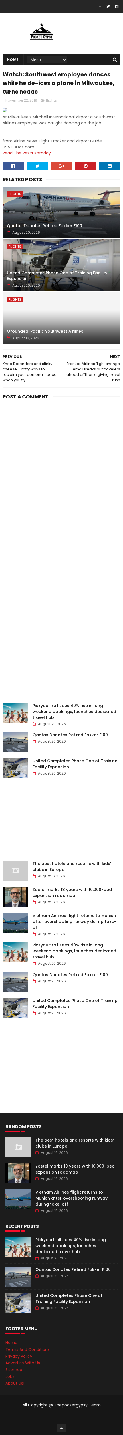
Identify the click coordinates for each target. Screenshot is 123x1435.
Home (13, 59)
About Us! (14, 1383)
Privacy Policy (18, 1356)
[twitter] (108, 6)
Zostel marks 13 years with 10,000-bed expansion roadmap (72, 892)
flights (51, 100)
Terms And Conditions (27, 1349)
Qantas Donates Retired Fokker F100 (44, 226)
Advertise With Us (22, 1363)
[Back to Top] (61, 1428)
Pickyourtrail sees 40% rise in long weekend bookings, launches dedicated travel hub (74, 711)
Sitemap (13, 1369)
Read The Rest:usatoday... (28, 153)
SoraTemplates (60, 1416)
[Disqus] (62, 473)
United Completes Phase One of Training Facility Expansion (57, 275)
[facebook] (100, 6)
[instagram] (116, 6)
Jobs (10, 1376)
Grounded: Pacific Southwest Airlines (45, 331)
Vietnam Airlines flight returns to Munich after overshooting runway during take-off (74, 921)
